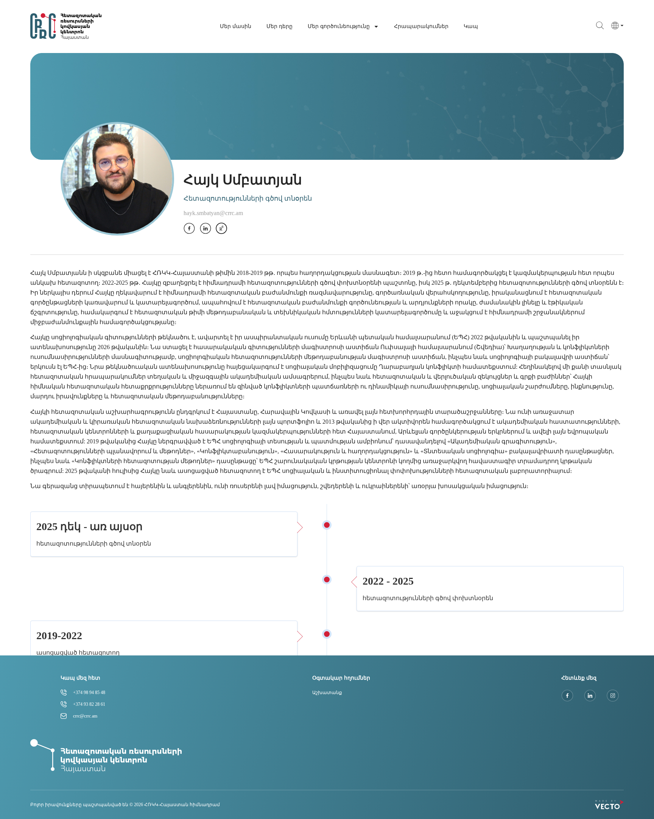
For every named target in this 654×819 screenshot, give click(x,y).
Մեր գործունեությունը (339, 26)
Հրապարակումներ (421, 26)
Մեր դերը (279, 26)
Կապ (471, 26)
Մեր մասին (235, 26)
